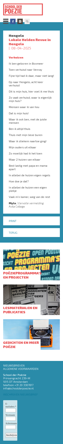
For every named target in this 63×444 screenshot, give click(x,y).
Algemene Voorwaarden (20, 368)
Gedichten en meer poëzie (21, 344)
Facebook (13, 21)
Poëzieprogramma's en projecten (22, 275)
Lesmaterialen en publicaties (20, 310)
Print (12, 221)
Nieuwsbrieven (13, 365)
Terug (13, 232)
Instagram (20, 21)
